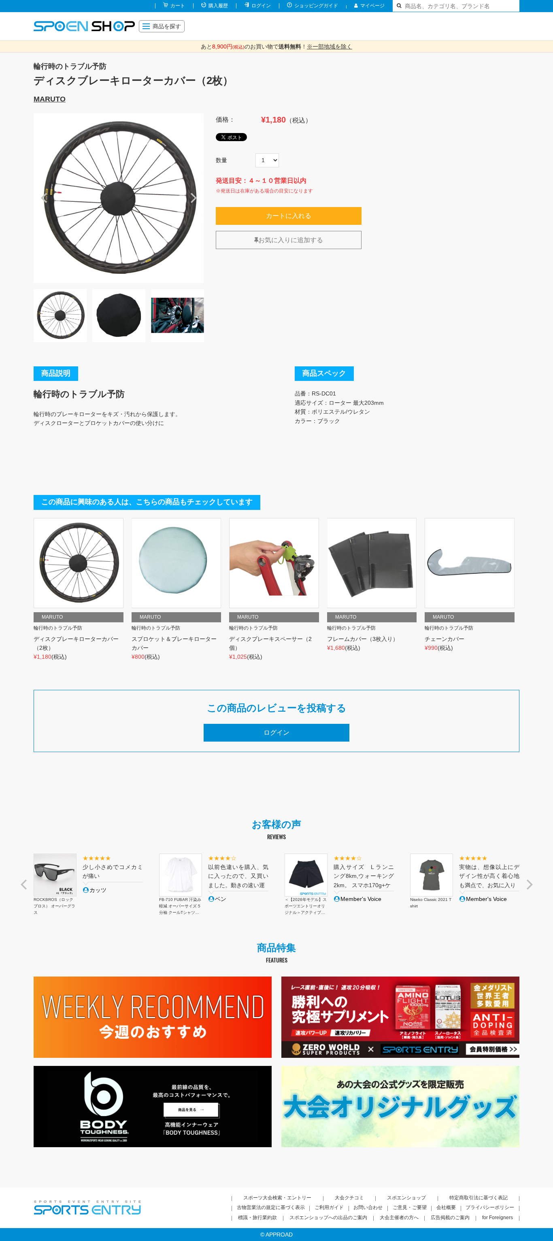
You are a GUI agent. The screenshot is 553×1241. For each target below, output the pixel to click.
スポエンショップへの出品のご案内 (328, 1217)
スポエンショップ (406, 1198)
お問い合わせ (368, 1207)
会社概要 (446, 1207)
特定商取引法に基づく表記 (478, 1198)
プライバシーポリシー (490, 1207)
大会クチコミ (349, 1198)
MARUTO (50, 99)
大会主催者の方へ (399, 1217)
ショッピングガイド (316, 5)
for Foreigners (497, 1217)
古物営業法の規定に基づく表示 (271, 1207)
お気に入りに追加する (290, 240)
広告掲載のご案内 (450, 1217)
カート (177, 5)
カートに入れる (288, 215)
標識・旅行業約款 (257, 1217)
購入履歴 (218, 5)
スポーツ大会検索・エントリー (277, 1198)
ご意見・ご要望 (410, 1207)
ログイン (261, 5)
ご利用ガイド (329, 1207)
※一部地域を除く (329, 46)
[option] (119, 198)
